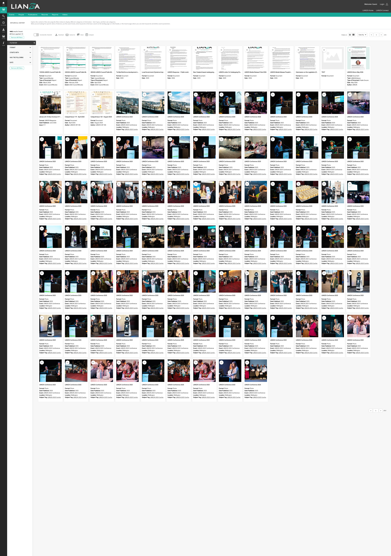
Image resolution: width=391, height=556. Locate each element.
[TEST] (333, 58)
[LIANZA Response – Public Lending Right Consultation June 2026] (179, 58)
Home (3, 5)
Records (44, 15)
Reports (55, 15)
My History (3, 25)
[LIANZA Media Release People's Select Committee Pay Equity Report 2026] (281, 58)
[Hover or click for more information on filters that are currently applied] (22, 34)
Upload (3, 38)
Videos (65, 15)
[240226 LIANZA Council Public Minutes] (76, 58)
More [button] (3, 45)
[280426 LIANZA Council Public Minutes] (102, 58)
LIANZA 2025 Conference (133, 129)
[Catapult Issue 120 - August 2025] (102, 103)
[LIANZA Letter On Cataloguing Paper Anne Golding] (230, 58)
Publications (32, 15)
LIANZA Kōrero (356, 78)
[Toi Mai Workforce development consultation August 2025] (127, 58)
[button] (70, 35)
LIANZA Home (368, 10)
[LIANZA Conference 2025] (127, 103)
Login (3, 32)
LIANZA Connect (382, 10)
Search (3, 18)
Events (11, 15)
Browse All (3, 11)
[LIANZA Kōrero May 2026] (358, 58)
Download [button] (59, 34)
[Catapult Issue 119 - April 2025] (76, 103)
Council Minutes (48, 78)
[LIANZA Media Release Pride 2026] (256, 58)
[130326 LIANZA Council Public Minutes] (50, 58)
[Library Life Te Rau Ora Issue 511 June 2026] (50, 103)
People (21, 15)
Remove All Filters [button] (17, 37)
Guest (374, 4)
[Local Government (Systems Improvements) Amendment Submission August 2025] (153, 58)
